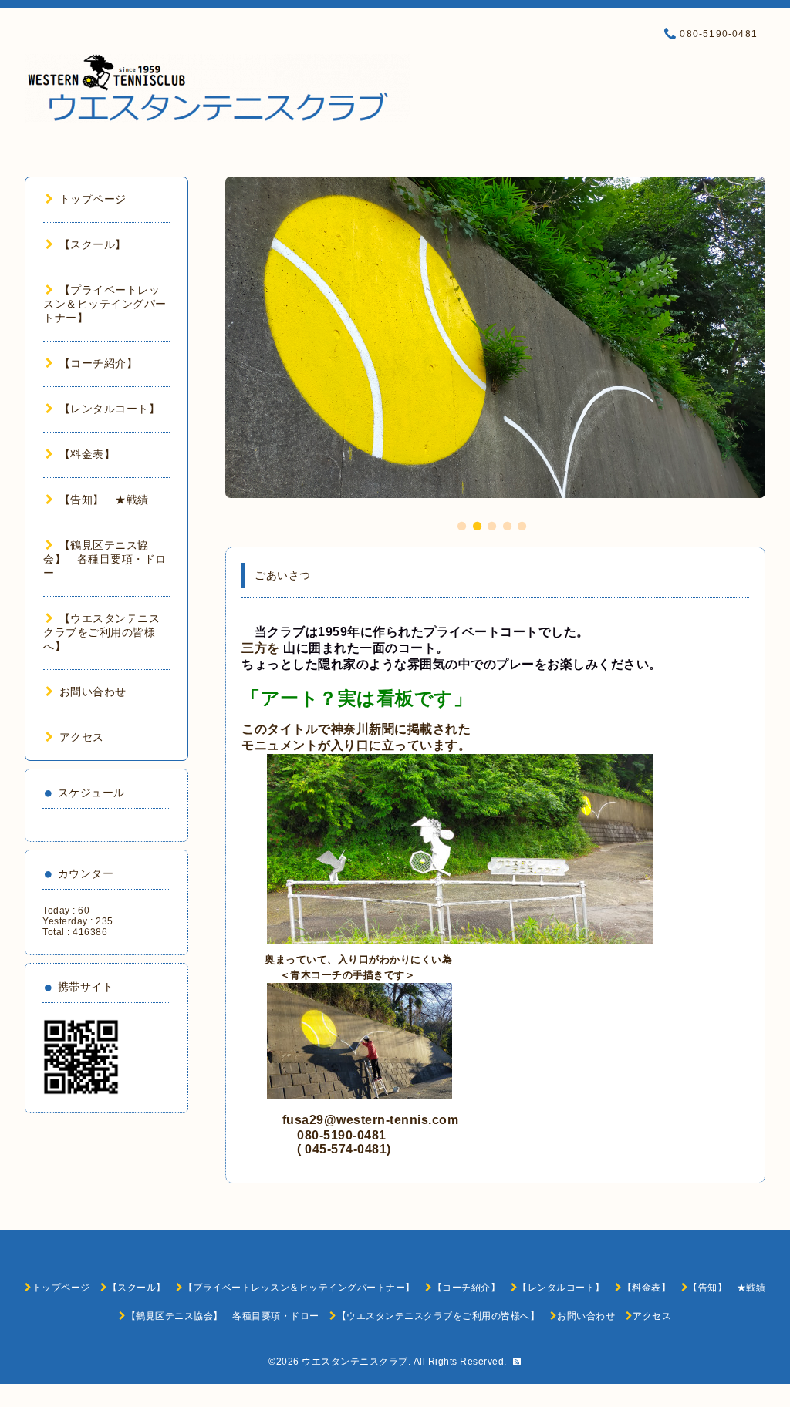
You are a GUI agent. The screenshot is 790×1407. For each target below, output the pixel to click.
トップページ (93, 199)
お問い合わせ (93, 691)
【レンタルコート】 (109, 408)
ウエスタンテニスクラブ (355, 1361)
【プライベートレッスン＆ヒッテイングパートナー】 (105, 304)
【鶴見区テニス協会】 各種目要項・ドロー (105, 559)
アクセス (81, 737)
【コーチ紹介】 (98, 363)
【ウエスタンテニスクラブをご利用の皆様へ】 (101, 632)
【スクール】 (93, 244)
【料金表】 (87, 454)
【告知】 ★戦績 (104, 499)
